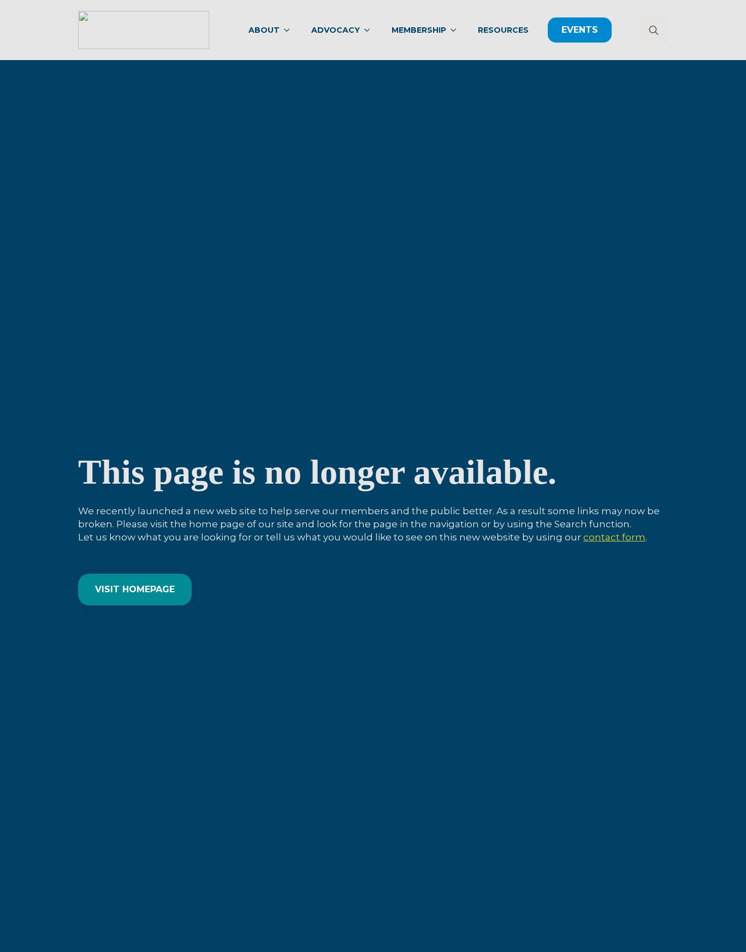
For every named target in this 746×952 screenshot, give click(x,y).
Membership (419, 30)
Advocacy (335, 30)
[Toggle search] (654, 30)
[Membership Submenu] (456, 30)
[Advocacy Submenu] (370, 30)
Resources (503, 30)
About (264, 30)
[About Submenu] (290, 30)
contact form (614, 537)
